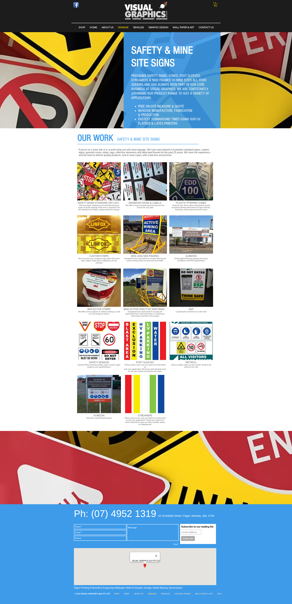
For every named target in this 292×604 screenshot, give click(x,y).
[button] (215, 4)
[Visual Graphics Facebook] (76, 5)
